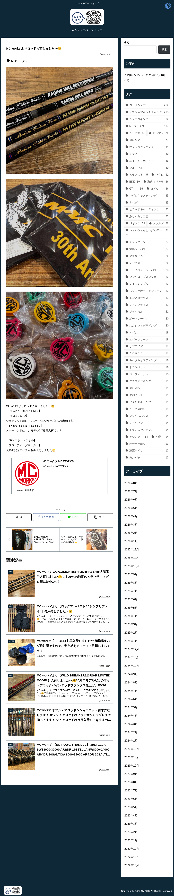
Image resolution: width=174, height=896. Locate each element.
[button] (100, 517)
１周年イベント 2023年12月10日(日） (145, 78)
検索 (126, 42)
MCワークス (19, 61)
